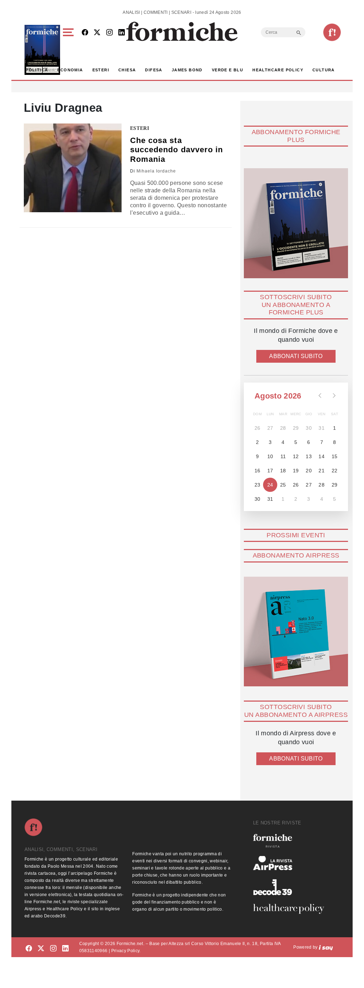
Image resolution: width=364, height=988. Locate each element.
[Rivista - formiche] (291, 840)
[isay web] (326, 947)
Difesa (153, 70)
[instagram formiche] (53, 948)
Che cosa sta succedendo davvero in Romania (176, 150)
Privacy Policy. (126, 950)
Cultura (323, 70)
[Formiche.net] (332, 32)
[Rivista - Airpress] (291, 863)
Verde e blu (227, 70)
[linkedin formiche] (65, 948)
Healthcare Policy (277, 70)
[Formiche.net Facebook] (85, 33)
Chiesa (127, 70)
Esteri (100, 70)
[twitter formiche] (41, 948)
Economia (70, 70)
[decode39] (291, 887)
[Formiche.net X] (97, 33)
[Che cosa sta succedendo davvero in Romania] (73, 168)
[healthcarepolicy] (291, 909)
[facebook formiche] (29, 948)
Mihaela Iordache (156, 171)
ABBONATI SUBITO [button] (295, 356)
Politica (37, 70)
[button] (69, 50)
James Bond (187, 70)
